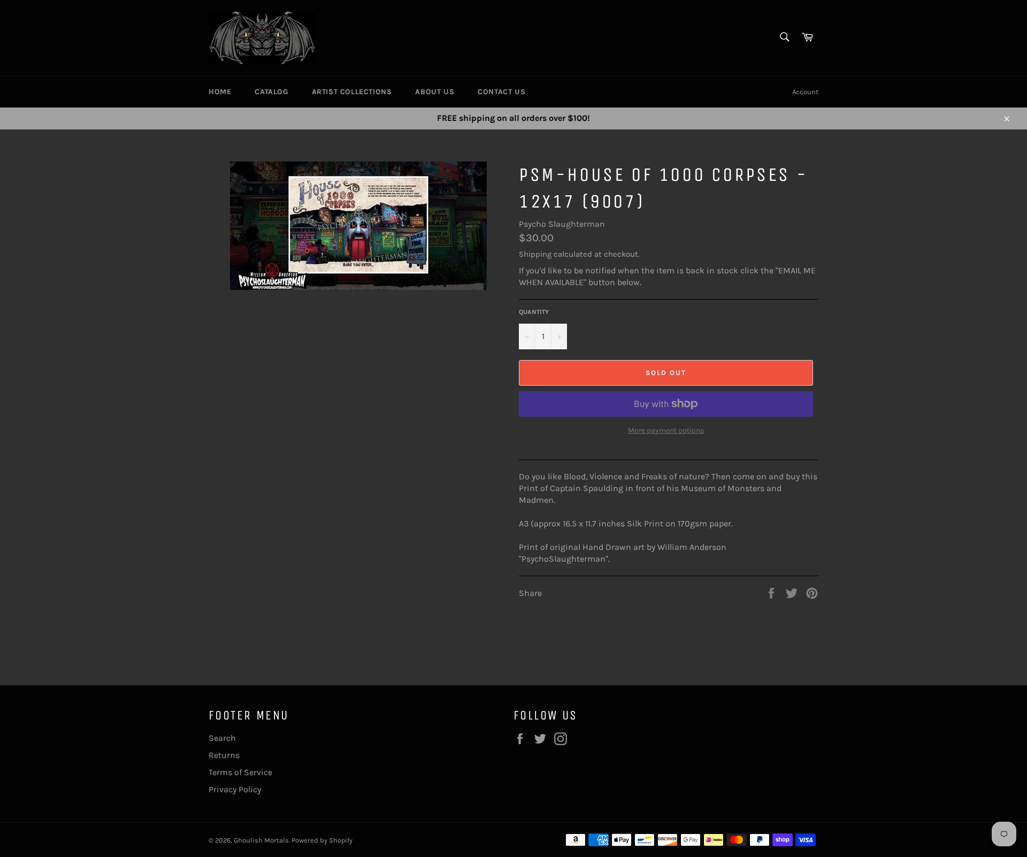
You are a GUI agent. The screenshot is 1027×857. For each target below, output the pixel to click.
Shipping (535, 254)
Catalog (271, 91)
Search (222, 738)
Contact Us (501, 91)
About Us (434, 91)
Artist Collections (352, 91)
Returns (224, 755)
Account (805, 92)
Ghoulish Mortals (261, 840)
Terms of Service (240, 772)
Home (220, 91)
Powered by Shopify (322, 840)
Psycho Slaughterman (562, 224)
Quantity (534, 312)
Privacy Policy (235, 789)
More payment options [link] (666, 430)
